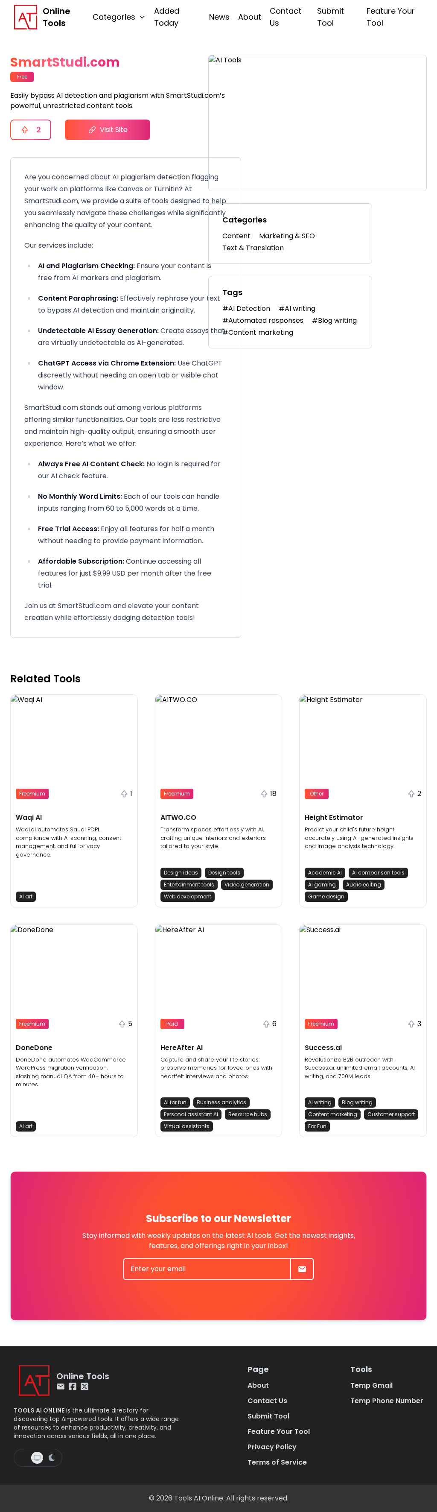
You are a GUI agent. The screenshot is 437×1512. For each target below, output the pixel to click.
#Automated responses (262, 320)
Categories (114, 17)
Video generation (246, 884)
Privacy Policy (272, 1447)
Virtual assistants (187, 1126)
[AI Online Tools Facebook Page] (72, 1386)
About (249, 17)
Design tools (224, 872)
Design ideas (181, 872)
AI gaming (322, 884)
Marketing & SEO (287, 236)
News (219, 17)
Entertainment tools (189, 884)
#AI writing (297, 308)
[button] (74, 800)
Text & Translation (253, 248)
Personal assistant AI (191, 1114)
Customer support (391, 1114)
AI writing (320, 1102)
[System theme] (37, 1458)
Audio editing (363, 884)
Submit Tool (330, 17)
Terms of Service (277, 1462)
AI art (25, 896)
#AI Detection (246, 308)
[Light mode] (23, 1458)
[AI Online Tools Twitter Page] (84, 1386)
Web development (187, 896)
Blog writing (357, 1102)
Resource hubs (247, 1114)
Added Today (166, 17)
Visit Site (114, 130)
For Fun (317, 1126)
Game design (326, 896)
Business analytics (221, 1102)
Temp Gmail (371, 1385)
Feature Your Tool (391, 17)
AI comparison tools (378, 872)
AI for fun (175, 1102)
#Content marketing (257, 332)
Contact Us (285, 17)
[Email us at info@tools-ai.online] (60, 1386)
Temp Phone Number (386, 1401)
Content (236, 236)
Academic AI (325, 872)
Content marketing (332, 1114)
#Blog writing (334, 320)
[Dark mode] (52, 1458)
